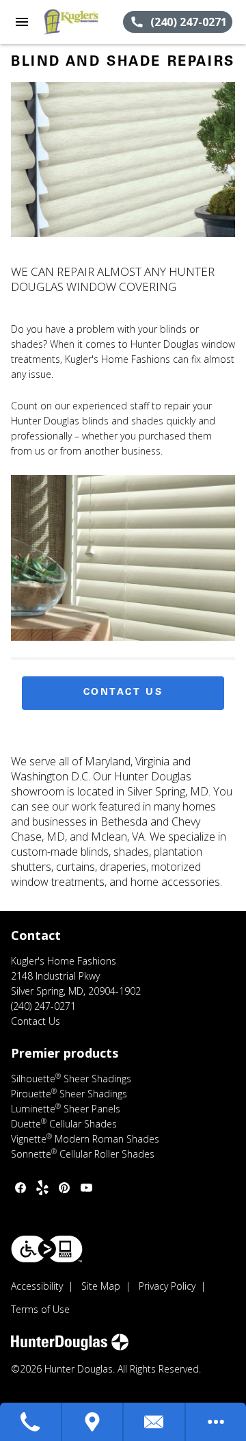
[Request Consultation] (155, 1422)
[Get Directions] (93, 1422)
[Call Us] (31, 1422)
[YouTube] (86, 1187)
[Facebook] (20, 1187)
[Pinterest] (64, 1187)
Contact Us (123, 693)
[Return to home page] (83, 22)
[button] (22, 22)
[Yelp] (42, 1187)
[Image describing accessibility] (47, 1249)
